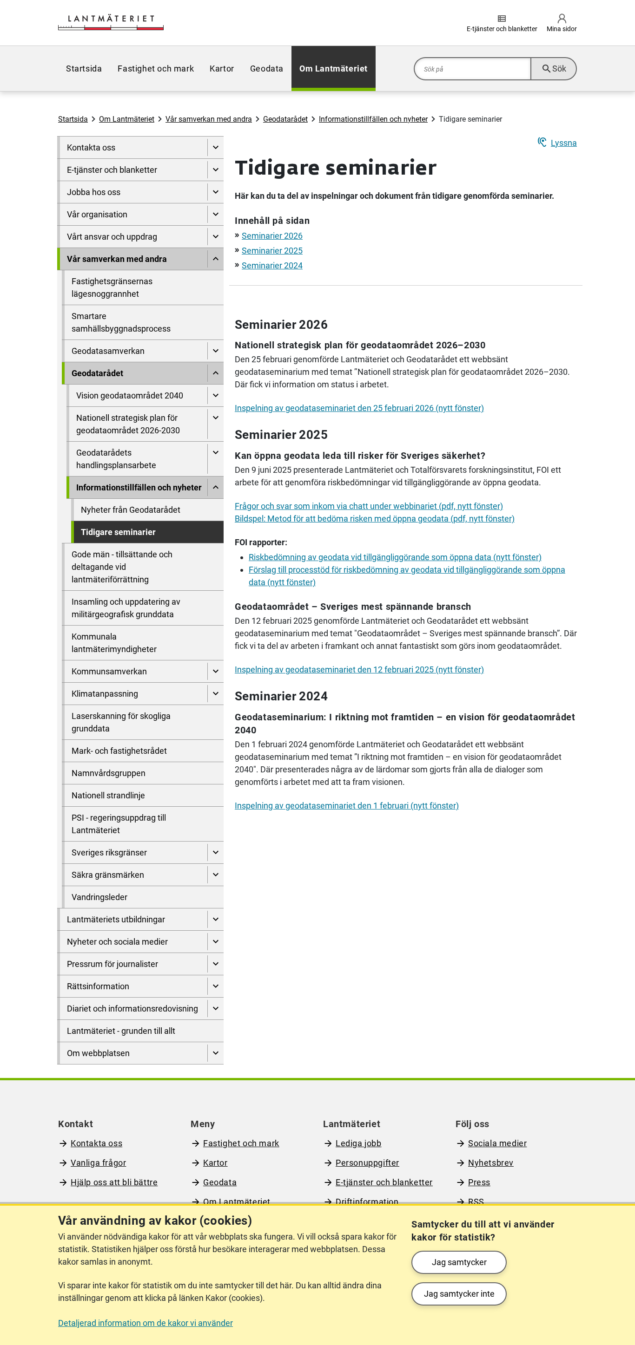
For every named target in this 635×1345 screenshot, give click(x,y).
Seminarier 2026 (272, 236)
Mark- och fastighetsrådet (119, 751)
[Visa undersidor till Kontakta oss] (215, 147)
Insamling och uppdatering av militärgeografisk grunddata (126, 608)
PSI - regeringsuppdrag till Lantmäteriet (119, 824)
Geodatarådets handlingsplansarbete (116, 459)
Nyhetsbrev (491, 1163)
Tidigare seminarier (118, 532)
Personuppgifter (367, 1163)
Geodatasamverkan (108, 351)
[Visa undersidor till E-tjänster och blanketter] (215, 169)
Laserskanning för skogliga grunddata (121, 722)
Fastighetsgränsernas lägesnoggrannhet (112, 287)
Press (479, 1182)
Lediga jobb (359, 1143)
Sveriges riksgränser (109, 852)
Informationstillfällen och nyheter (373, 119)
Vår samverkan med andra (208, 119)
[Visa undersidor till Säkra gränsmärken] (215, 874)
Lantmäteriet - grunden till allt (121, 1031)
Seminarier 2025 (272, 250)
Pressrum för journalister (112, 964)
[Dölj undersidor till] (215, 259)
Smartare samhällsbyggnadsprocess (121, 322)
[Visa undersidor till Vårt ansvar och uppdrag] (215, 236)
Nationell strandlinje (108, 795)
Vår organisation (97, 214)
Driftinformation (367, 1202)
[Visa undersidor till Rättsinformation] (215, 986)
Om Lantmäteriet (333, 68)
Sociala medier (497, 1143)
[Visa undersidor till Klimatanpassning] (215, 693)
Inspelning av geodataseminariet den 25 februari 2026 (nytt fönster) (359, 408)
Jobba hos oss (93, 192)
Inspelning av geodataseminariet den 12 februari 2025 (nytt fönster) (359, 669)
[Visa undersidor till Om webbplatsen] (215, 1053)
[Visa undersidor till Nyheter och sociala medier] (215, 941)
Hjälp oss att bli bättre (114, 1182)
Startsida (84, 68)
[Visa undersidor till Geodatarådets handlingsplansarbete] (215, 459)
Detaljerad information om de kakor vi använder (145, 1323)
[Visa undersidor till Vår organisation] (215, 214)
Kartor (222, 68)
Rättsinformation (98, 986)
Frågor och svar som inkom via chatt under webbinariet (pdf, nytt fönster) (369, 506)
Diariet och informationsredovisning (132, 1008)
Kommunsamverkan (109, 671)
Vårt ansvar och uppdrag (112, 237)
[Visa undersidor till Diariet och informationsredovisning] (215, 1008)
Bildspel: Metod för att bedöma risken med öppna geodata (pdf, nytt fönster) (375, 518)
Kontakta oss (91, 147)
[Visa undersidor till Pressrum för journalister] (215, 964)
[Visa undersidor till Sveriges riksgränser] (215, 852)
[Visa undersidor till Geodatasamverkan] (215, 350)
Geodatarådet (285, 119)
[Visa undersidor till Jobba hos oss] (215, 192)
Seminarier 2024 (272, 265)
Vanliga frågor (98, 1163)
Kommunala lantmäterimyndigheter (114, 643)
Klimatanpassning (105, 694)
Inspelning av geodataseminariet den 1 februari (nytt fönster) (347, 805)
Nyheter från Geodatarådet (130, 510)
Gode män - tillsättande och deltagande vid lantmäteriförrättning (122, 566)
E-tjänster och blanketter (112, 170)
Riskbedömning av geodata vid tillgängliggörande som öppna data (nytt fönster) (395, 557)
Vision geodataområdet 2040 (129, 395)
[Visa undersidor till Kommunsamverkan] (215, 671)
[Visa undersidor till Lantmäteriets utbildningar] (215, 919)
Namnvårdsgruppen (109, 773)
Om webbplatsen (98, 1053)
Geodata (267, 68)
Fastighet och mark (156, 68)
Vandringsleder (99, 897)
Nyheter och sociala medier (117, 942)
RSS (476, 1202)
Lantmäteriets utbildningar (116, 919)
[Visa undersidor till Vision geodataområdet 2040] (215, 395)
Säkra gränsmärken (108, 875)
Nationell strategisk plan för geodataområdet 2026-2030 (128, 424)
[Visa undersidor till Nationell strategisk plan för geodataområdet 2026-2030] (215, 424)
